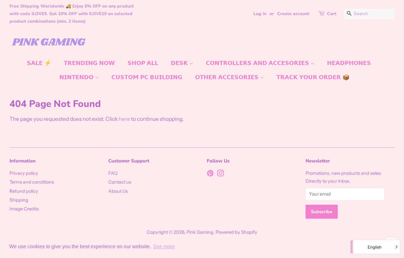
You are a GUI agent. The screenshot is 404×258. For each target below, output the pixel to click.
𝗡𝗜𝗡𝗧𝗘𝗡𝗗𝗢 (77, 77)
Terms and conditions (31, 182)
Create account (293, 14)
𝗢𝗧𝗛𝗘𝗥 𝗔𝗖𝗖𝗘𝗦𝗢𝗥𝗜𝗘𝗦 (227, 77)
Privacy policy (23, 173)
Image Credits (24, 209)
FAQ (112, 173)
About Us (118, 191)
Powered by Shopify (236, 232)
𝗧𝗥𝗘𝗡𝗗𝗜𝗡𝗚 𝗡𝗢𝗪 (89, 63)
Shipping (18, 200)
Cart (331, 14)
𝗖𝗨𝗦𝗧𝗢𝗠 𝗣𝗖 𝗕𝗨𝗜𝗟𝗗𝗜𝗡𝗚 (146, 77)
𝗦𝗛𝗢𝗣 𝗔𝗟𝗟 (143, 63)
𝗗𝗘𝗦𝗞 (180, 63)
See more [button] (164, 246)
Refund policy (23, 191)
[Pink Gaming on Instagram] (220, 174)
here (124, 119)
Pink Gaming (200, 232)
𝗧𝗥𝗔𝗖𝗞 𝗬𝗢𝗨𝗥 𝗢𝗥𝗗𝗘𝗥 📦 (312, 77)
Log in (259, 14)
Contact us (119, 182)
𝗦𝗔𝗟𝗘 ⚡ (39, 63)
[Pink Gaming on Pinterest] (210, 174)
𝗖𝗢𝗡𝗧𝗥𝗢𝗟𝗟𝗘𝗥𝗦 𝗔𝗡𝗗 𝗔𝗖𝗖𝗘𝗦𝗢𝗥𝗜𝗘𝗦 (258, 63)
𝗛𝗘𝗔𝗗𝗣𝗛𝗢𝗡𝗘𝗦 (349, 63)
